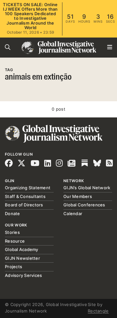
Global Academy (21, 249)
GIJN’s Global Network (86, 187)
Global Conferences (84, 204)
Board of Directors (24, 204)
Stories (12, 232)
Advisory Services (23, 275)
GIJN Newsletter (22, 258)
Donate (12, 213)
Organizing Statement (27, 187)
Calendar (72, 213)
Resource (15, 241)
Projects (13, 266)
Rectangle (98, 310)
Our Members (77, 196)
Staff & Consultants (25, 196)
